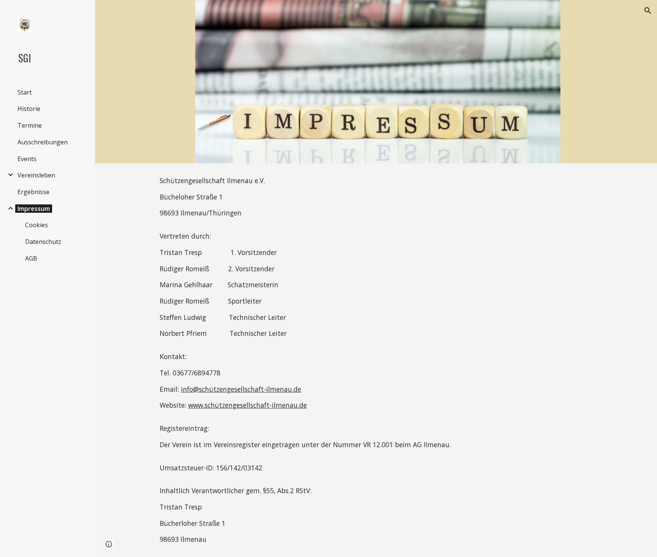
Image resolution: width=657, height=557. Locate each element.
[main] (376, 360)
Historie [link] (28, 108)
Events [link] (26, 159)
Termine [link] (29, 125)
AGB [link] (31, 258)
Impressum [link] (33, 208)
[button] (648, 11)
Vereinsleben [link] (36, 175)
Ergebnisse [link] (33, 192)
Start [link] (24, 92)
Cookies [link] (36, 225)
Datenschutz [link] (43, 241)
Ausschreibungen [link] (42, 142)
